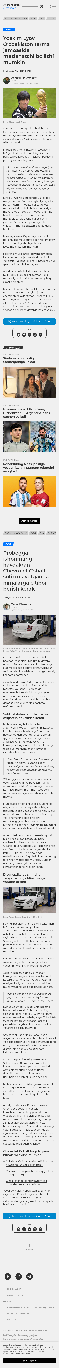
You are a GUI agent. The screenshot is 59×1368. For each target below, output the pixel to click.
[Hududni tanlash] (41, 6)
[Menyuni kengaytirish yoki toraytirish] (54, 6)
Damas (24, 1197)
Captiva (37, 1197)
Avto (33, 18)
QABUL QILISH (29, 1361)
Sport (9, 29)
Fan (42, 18)
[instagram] (18, 1276)
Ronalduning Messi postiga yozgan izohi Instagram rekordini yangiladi (28, 467)
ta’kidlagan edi (38, 1077)
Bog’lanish (12, 1320)
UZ (47, 6)
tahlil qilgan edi (31, 1112)
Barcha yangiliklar (16, 18)
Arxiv (10, 1301)
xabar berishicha (37, 128)
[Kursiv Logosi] (12, 4)
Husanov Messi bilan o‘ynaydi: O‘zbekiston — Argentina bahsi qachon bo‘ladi (27, 413)
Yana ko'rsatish (29, 521)
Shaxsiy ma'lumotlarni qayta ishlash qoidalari (30, 1308)
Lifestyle (10, 8)
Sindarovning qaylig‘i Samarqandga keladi (19, 360)
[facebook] (8, 1276)
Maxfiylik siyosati (16, 1295)
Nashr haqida (14, 1289)
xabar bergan (11, 282)
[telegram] (29, 1276)
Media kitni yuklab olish (19, 1314)
